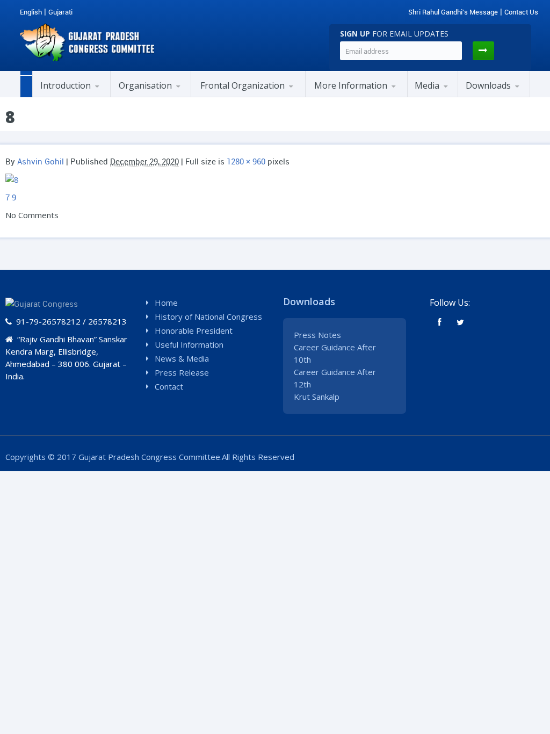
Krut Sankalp (316, 396)
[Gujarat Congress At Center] (358, 95)
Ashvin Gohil (40, 161)
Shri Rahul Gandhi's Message (453, 12)
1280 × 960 (246, 161)
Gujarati (60, 12)
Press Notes (317, 334)
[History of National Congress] (84, 95)
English (31, 12)
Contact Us (521, 12)
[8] (12, 179)
